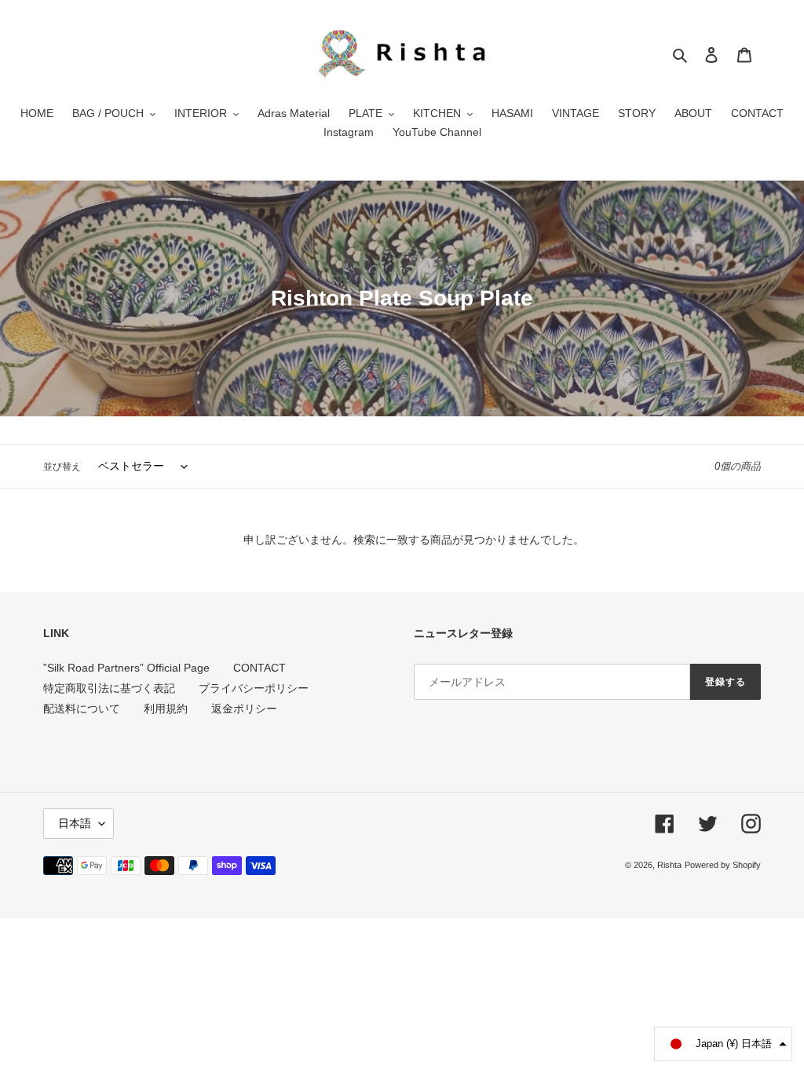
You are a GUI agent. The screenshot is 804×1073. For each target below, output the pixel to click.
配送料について (81, 708)
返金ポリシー (244, 708)
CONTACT (259, 667)
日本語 (74, 823)
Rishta (669, 865)
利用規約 (166, 708)
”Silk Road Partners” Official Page (126, 667)
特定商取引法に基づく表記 (109, 688)
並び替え (62, 466)
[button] (723, 1044)
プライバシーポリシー (254, 688)
